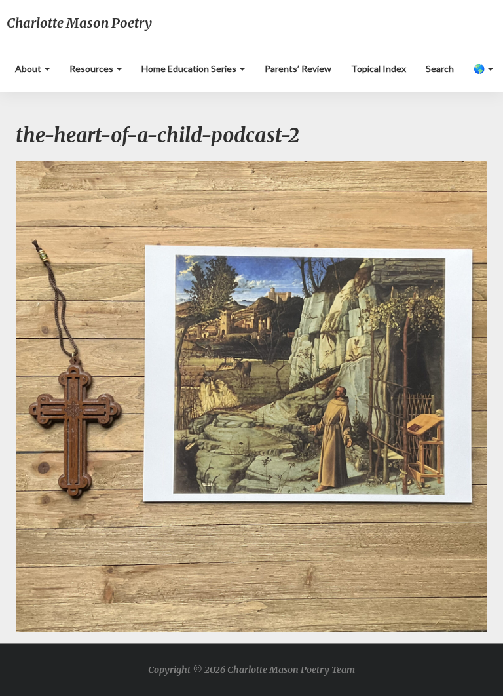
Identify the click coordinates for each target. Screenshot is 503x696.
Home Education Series (189, 68)
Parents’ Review (298, 68)
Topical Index (378, 68)
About (29, 68)
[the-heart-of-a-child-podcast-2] (251, 400)
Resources (92, 68)
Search (440, 68)
